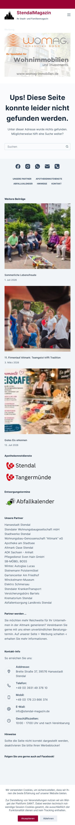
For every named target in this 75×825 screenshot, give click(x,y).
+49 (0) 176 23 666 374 (32, 699)
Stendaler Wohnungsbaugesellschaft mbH (32, 529)
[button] (37, 55)
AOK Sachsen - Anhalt (19, 552)
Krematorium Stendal (18, 598)
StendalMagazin (34, 12)
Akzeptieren (28, 818)
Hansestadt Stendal (17, 524)
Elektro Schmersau (17, 584)
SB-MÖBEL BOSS (16, 561)
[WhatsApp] (37, 166)
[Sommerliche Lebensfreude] (37, 236)
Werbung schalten (52, 634)
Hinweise (42, 183)
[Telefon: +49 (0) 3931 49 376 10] (9, 685)
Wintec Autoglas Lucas (20, 566)
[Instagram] (27, 166)
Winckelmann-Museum (19, 579)
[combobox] (34, 146)
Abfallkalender (23, 183)
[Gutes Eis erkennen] (37, 401)
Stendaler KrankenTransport (23, 589)
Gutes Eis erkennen (16, 440)
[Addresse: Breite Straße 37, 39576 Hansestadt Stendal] (9, 671)
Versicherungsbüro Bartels (22, 593)
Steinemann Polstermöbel (21, 570)
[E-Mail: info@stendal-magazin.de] (9, 709)
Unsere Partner (22, 178)
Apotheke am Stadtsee (20, 543)
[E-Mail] (47, 166)
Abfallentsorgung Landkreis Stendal (28, 602)
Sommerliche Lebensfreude (20, 274)
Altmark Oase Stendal (19, 547)
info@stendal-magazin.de (33, 711)
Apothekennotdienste (49, 178)
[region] (37, 55)
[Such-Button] (67, 146)
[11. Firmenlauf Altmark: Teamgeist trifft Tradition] (37, 319)
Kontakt (56, 183)
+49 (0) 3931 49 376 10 (31, 687)
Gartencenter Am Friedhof (22, 575)
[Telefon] (57, 166)
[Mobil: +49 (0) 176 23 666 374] (9, 697)
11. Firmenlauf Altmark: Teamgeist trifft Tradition (33, 357)
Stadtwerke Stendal (18, 534)
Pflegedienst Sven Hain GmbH (24, 557)
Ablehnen (48, 818)
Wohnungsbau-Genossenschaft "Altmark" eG (34, 538)
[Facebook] (18, 166)
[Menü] (68, 14)
